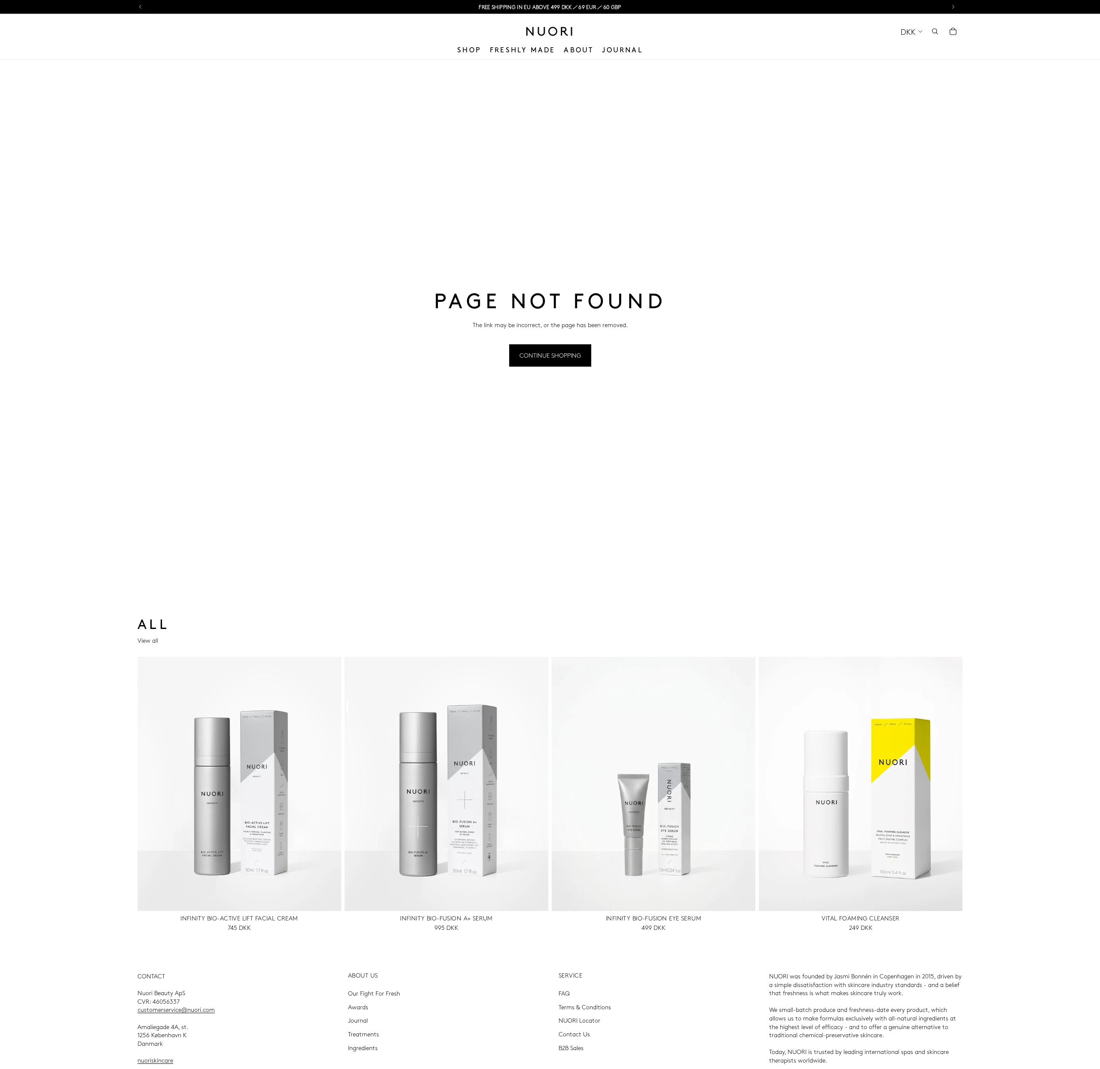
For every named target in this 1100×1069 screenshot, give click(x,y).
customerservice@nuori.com (176, 1009)
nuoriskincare (155, 1060)
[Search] (935, 31)
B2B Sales (571, 1047)
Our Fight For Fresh (374, 993)
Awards (358, 1006)
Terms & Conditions (585, 1006)
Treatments (363, 1033)
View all (148, 640)
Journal (358, 1020)
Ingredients (363, 1047)
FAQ (564, 993)
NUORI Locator (579, 1020)
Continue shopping (550, 355)
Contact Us (574, 1033)
